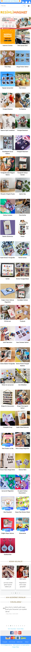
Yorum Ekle (20, 629)
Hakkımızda (19, 642)
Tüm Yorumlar (12, 629)
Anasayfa (4, 642)
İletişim (27, 642)
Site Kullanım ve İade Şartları (21, 645)
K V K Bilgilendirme (6, 645)
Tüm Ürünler (12, 642)
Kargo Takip (15, 647)
